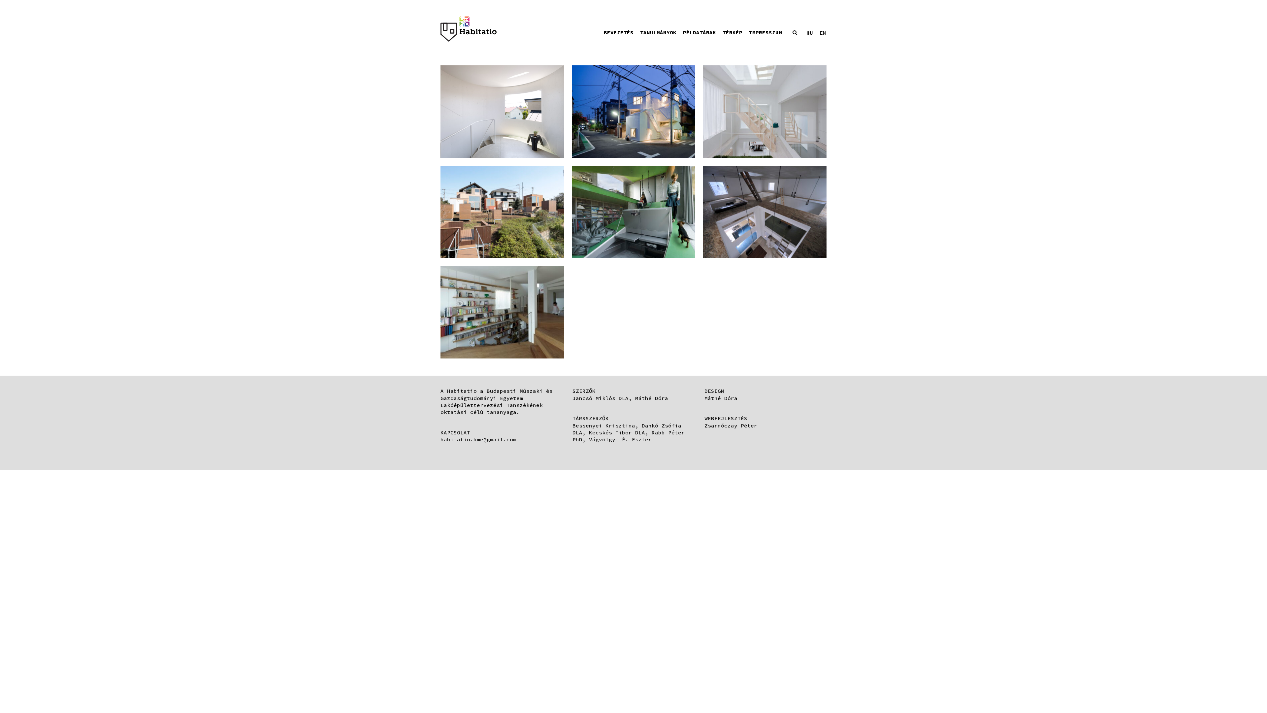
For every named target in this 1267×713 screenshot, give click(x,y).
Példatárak (699, 32)
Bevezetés (619, 32)
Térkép (732, 32)
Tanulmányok (658, 32)
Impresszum (765, 32)
